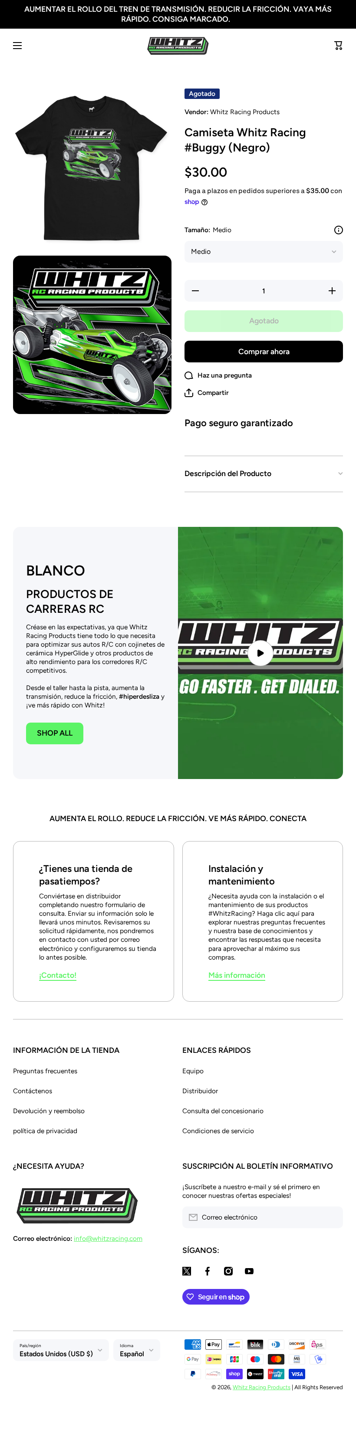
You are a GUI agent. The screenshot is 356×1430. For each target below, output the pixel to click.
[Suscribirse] (332, 1217)
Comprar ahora (264, 351)
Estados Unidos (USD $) (56, 1354)
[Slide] (338, 230)
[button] (207, 392)
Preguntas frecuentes (45, 1071)
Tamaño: (208, 230)
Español (132, 1354)
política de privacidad (45, 1131)
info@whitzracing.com (108, 1238)
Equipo (193, 1071)
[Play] (260, 653)
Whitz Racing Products (261, 1387)
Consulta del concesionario (223, 1111)
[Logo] (178, 45)
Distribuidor (200, 1091)
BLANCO (55, 570)
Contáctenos (32, 1091)
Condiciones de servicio (218, 1131)
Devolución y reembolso (49, 1111)
